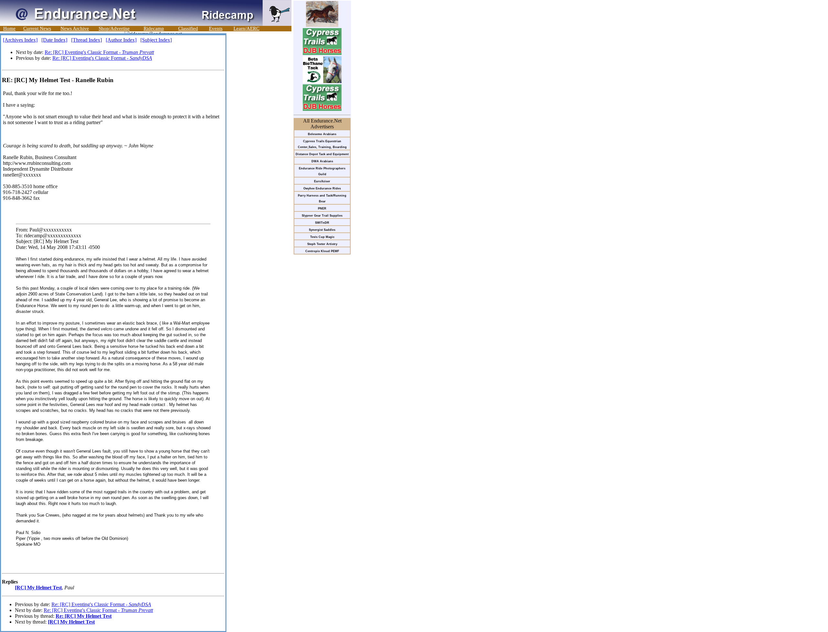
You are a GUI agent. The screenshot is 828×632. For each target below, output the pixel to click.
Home (9, 28)
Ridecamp (154, 28)
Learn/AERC (246, 28)
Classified (188, 28)
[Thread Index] (86, 40)
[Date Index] (54, 40)
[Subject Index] (156, 40)
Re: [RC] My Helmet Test (84, 616)
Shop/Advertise (114, 28)
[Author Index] (121, 40)
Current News (37, 28)
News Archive (74, 28)
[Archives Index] (20, 40)
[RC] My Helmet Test (38, 587)
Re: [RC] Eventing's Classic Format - (99, 52)
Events (216, 28)
